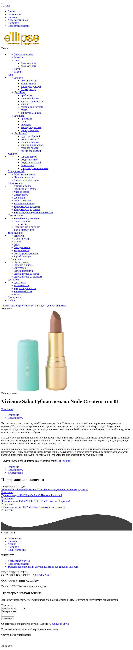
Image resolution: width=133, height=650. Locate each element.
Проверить (8, 618)
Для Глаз (19, 115)
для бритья (20, 282)
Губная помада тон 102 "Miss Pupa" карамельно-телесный (33, 507)
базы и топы (27, 165)
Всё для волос (15, 259)
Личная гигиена (23, 200)
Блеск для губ (28, 83)
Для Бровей (20, 133)
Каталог (5, 5)
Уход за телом (28, 66)
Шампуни (19, 235)
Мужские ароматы (24, 174)
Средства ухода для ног (27, 209)
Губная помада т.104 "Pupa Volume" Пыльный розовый (31, 495)
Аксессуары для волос (26, 253)
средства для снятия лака (34, 168)
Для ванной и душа (25, 188)
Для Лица (19, 92)
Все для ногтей (16, 171)
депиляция (20, 197)
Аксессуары (21, 267)
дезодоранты (21, 194)
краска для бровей (31, 150)
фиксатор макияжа (31, 112)
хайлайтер (26, 104)
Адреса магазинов (18, 20)
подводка (26, 124)
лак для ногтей (29, 156)
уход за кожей (22, 191)
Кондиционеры (22, 238)
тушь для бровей (30, 139)
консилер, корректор (32, 101)
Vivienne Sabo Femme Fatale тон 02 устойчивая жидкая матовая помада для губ (44, 489)
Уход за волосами (23, 54)
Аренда (12, 544)
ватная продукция (24, 229)
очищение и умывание (26, 218)
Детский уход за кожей (27, 273)
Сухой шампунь (23, 256)
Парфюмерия (15, 183)
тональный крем (30, 98)
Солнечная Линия (24, 203)
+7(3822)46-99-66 (40, 575)
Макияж (18, 57)
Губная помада (29, 80)
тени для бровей (30, 142)
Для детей (13, 279)
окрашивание (21, 250)
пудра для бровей (30, 136)
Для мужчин (15, 297)
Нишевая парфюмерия (26, 180)
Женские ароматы (24, 177)
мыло (17, 294)
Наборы (12, 300)
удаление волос (22, 186)
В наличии (7, 409)
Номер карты (8, 611)
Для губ (18, 77)
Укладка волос (22, 247)
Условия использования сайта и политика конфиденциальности (43, 566)
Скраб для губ (28, 89)
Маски (18, 71)
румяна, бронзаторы (32, 107)
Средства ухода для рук (27, 206)
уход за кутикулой (31, 162)
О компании (14, 14)
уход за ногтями (29, 159)
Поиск (4, 48)
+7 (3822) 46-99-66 (59, 623)
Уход (16, 60)
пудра (24, 109)
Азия (10, 74)
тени (23, 121)
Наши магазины (17, 549)
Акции (11, 11)
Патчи (17, 68)
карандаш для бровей (32, 145)
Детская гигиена (23, 265)
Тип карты (7, 605)
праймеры (26, 95)
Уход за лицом (28, 63)
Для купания (21, 262)
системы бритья (23, 291)
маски (24, 224)
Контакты (13, 22)
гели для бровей (30, 147)
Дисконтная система (19, 560)
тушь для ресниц (30, 130)
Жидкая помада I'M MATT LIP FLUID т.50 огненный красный (35, 501)
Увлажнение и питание (27, 227)
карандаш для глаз (31, 127)
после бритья (21, 285)
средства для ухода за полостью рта (33, 212)
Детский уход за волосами (28, 276)
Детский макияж (23, 270)
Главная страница (11, 305)
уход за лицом (22, 221)
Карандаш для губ (31, 86)
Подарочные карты (18, 25)
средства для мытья (25, 288)
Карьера (12, 17)
